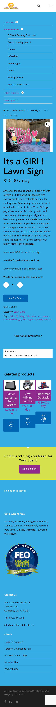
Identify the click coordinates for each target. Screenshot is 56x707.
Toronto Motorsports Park (17, 648)
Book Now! (29, 469)
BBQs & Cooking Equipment (22, 35)
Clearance (9, 22)
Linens (11, 70)
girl (19, 319)
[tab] (28, 336)
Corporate (43, 316)
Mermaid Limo (11, 662)
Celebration (31, 316)
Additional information (28, 336)
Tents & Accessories (18, 84)
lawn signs (28, 319)
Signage (38, 319)
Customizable (10, 319)
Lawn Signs (14, 63)
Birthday (20, 316)
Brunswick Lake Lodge (15, 655)
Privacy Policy (11, 668)
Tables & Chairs (11, 92)
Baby (12, 316)
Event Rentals (11, 29)
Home (6, 110)
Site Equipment (15, 77)
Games (11, 49)
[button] (51, 5)
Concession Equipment (19, 42)
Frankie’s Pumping (13, 641)
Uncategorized (11, 99)
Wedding (47, 319)
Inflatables (13, 56)
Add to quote (16, 298)
